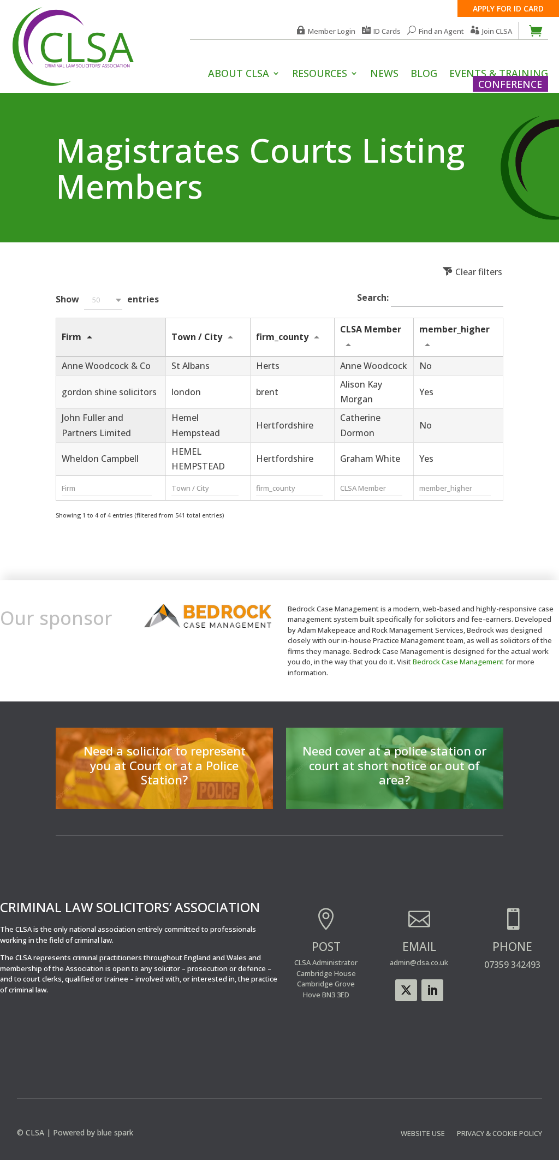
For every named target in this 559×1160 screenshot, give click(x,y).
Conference (510, 84)
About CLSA (238, 74)
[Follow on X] (406, 990)
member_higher (454, 329)
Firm (71, 337)
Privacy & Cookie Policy (499, 1133)
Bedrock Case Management (458, 662)
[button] (103, 300)
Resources (319, 74)
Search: (374, 298)
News (384, 74)
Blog (424, 74)
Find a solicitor (164, 789)
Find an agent (394, 789)
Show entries (107, 299)
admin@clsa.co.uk (419, 962)
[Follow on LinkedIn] (432, 990)
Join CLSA (497, 31)
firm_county (282, 337)
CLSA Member (370, 329)
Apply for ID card (508, 8)
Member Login (331, 31)
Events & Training (498, 74)
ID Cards (387, 31)
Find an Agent (441, 31)
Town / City (196, 337)
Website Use (423, 1133)
